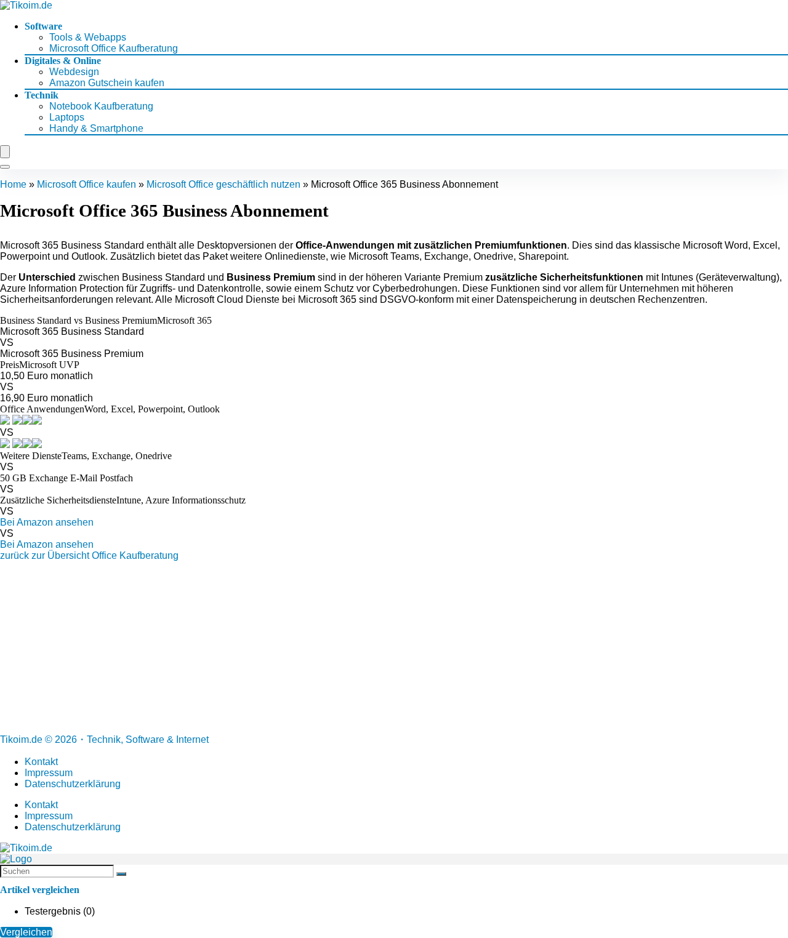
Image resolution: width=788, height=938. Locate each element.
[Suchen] (121, 874)
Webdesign (74, 71)
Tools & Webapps (87, 37)
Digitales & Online (63, 60)
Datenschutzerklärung (73, 784)
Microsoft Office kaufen (86, 184)
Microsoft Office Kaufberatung (113, 48)
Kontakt (41, 761)
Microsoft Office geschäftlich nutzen (223, 184)
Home (13, 184)
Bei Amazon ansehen (47, 522)
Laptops (66, 117)
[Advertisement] (369, 647)
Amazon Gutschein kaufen (106, 83)
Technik (41, 95)
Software (43, 26)
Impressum (49, 773)
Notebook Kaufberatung (101, 106)
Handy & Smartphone (96, 128)
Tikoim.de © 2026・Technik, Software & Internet (104, 739)
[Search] (5, 167)
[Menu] (5, 151)
